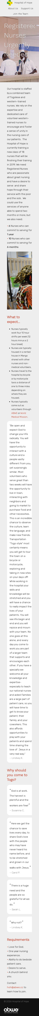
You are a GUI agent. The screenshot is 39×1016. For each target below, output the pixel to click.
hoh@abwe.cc (15, 987)
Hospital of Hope (23, 2)
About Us (13, 8)
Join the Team (20, 13)
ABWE (14, 413)
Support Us (27, 8)
